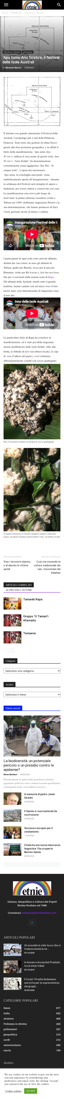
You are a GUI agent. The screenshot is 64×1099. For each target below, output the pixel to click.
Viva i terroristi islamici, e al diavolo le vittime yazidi (17, 565)
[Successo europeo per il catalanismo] (12, 832)
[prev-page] (6, 650)
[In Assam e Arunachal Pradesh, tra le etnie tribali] (12, 967)
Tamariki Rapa (32, 599)
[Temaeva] (12, 637)
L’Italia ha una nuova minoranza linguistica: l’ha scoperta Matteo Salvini (42, 849)
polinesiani (27, 52)
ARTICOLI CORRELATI (19, 585)
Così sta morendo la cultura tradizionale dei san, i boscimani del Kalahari (47, 567)
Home (5, 12)
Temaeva (29, 633)
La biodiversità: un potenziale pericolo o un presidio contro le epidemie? (29, 765)
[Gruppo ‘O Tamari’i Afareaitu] (12, 620)
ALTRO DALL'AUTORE (19, 590)
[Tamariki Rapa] (12, 603)
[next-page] (11, 650)
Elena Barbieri (10, 774)
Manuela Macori (13, 67)
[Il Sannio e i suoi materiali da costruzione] (12, 815)
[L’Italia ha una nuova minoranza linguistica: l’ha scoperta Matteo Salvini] (12, 849)
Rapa (51, 277)
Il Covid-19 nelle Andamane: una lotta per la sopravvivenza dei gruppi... (41, 983)
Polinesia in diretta (34, 12)
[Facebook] (32, 922)
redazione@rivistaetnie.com (39, 912)
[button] (6, 5)
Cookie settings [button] (13, 1091)
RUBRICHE (16, 12)
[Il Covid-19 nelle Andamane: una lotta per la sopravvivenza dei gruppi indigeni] (12, 984)
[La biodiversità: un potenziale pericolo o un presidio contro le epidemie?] (32, 735)
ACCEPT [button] (30, 1090)
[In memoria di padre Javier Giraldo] (12, 798)
